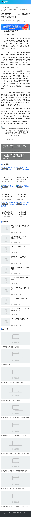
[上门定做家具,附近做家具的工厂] (5, 322)
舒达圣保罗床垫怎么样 (8, 140)
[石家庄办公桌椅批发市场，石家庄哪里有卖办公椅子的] (5, 239)
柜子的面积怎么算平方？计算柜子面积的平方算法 (14, 471)
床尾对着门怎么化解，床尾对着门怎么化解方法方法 (15, 418)
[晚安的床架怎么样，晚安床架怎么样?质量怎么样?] (8, 188)
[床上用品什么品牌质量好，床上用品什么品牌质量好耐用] (8, 206)
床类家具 (17, 7)
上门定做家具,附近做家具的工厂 (19, 319)
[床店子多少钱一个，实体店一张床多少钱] (8, 171)
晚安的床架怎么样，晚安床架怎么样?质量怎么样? (7, 196)
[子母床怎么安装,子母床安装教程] (5, 301)
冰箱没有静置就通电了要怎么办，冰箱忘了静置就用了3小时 (15, 453)
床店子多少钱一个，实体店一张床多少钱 (7, 178)
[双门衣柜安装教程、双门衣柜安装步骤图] (5, 229)
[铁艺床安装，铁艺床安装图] (5, 249)
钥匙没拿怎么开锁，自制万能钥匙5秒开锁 (12, 488)
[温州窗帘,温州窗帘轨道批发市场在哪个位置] (5, 280)
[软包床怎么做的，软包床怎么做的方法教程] (23, 206)
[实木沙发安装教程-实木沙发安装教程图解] (5, 270)
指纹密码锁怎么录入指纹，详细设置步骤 (12, 382)
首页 (11, 7)
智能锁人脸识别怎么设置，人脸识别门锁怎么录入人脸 (15, 507)
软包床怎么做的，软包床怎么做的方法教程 (22, 213)
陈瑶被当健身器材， (6, 364)
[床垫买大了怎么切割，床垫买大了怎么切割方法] (23, 188)
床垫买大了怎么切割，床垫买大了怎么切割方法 (22, 196)
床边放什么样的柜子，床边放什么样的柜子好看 (22, 178)
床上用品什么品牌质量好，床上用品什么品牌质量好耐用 (7, 213)
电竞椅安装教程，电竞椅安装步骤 (10, 347)
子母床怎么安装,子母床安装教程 (19, 298)
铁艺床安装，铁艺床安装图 (18, 246)
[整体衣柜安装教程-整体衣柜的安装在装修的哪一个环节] (5, 311)
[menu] (28, 2)
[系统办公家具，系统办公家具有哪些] (5, 291)
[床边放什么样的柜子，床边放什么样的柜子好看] (23, 171)
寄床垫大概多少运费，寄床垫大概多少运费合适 (14, 435)
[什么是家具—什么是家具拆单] (5, 260)
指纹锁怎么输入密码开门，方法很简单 (11, 400)
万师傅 (10, 513)
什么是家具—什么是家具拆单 (18, 257)
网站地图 (19, 513)
